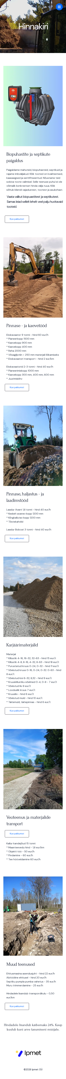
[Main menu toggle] (59, 6)
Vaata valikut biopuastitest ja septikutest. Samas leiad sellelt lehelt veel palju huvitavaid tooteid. (35, 202)
